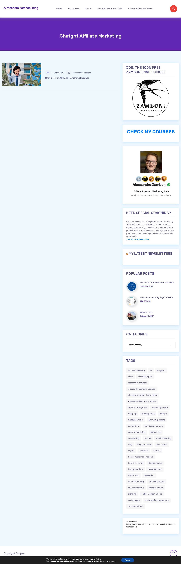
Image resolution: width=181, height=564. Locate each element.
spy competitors (135, 506)
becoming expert (160, 407)
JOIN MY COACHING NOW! (137, 239)
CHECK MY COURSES (151, 132)
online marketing (136, 487)
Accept (127, 560)
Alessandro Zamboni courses (141, 389)
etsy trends (161, 444)
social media (134, 500)
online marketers (157, 481)
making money (155, 469)
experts (156, 450)
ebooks (148, 438)
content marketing (136, 432)
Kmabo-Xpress (155, 463)
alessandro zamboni (137, 383)
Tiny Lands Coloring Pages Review (156, 297)
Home (59, 9)
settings (112, 561)
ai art (130, 376)
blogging (132, 413)
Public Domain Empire (152, 494)
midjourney (133, 475)
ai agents (161, 370)
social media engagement (157, 500)
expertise (144, 450)
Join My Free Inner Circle (109, 9)
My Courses (73, 9)
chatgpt (163, 413)
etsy (130, 444)
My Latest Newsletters (150, 254)
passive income (156, 487)
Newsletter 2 (146, 312)
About (88, 9)
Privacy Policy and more (140, 9)
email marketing (163, 438)
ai (151, 370)
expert (131, 450)
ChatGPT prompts (157, 420)
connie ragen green (154, 426)
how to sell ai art (135, 463)
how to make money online (140, 457)
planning (132, 494)
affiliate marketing (136, 370)
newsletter (149, 475)
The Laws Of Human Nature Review (157, 283)
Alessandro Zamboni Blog (21, 8)
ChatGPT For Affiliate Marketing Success (67, 78)
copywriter (156, 432)
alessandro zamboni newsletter (142, 395)
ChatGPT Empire (135, 420)
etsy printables (144, 444)
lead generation (135, 469)
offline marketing (136, 481)
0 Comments (57, 73)
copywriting (133, 438)
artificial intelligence (137, 407)
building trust (148, 413)
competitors (133, 426)
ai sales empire (145, 376)
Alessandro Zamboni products (142, 401)
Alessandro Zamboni (81, 73)
